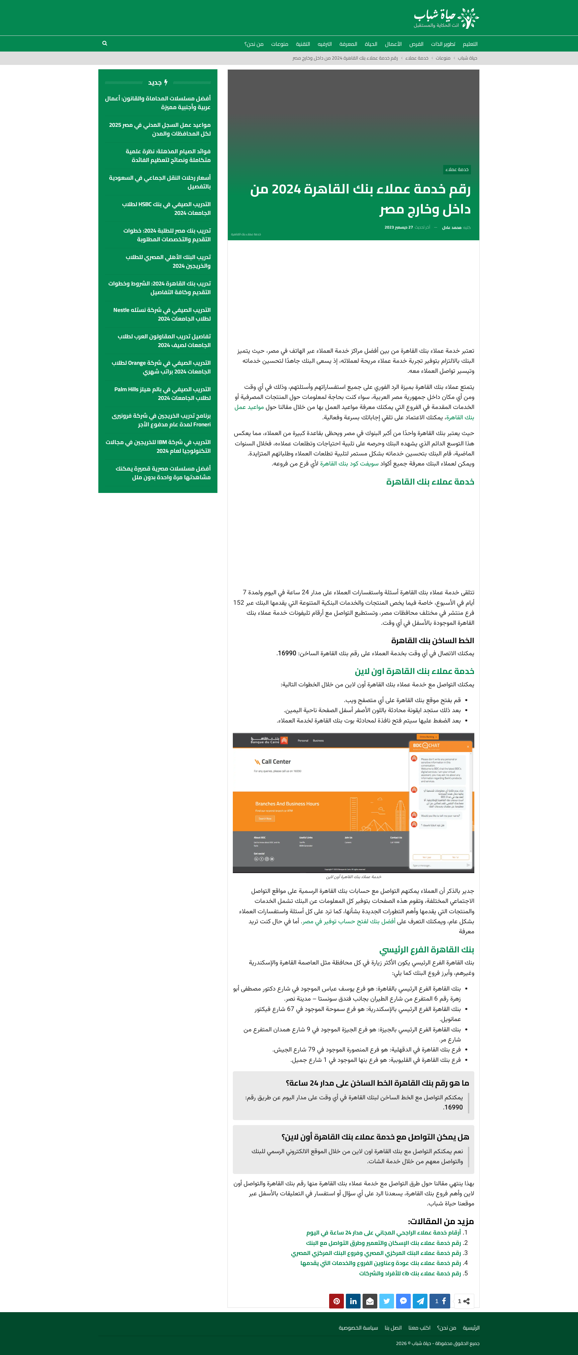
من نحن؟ (254, 44)
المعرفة (348, 44)
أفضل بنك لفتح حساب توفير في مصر (348, 922)
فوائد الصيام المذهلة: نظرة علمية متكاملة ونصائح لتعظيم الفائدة (168, 155)
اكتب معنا (419, 1328)
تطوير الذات (443, 44)
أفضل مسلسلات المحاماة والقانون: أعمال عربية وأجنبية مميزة (158, 102)
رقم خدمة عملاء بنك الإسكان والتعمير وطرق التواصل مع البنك (383, 1243)
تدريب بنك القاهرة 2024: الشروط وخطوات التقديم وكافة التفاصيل (159, 288)
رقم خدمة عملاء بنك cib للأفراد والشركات (410, 1273)
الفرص (416, 44)
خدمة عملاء (457, 169)
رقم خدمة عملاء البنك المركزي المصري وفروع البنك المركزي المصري (376, 1253)
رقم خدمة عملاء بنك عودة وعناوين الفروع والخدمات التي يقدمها (380, 1263)
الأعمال (393, 44)
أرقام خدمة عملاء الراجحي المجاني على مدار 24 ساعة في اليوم (383, 1232)
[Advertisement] (353, 295)
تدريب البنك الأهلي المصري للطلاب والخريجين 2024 (168, 261)
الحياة (371, 44)
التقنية (303, 44)
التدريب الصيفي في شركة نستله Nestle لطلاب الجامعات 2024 (162, 314)
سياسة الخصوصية (358, 1328)
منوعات (279, 44)
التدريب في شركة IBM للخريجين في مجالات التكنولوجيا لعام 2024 (158, 446)
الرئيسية (471, 1328)
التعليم (470, 44)
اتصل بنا (393, 1328)
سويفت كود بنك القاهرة (349, 464)
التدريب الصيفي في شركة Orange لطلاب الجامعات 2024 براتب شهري (161, 367)
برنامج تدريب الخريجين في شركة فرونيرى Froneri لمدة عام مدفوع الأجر (161, 420)
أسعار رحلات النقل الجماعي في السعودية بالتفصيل (160, 182)
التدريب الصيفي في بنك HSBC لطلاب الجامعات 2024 (166, 208)
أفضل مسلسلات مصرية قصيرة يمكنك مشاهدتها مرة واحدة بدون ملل (163, 473)
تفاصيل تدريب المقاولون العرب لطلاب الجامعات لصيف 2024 (164, 340)
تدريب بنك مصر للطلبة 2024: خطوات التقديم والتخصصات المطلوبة (167, 235)
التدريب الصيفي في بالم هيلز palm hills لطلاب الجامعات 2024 (162, 393)
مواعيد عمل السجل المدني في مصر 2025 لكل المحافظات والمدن (160, 129)
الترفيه (325, 44)
